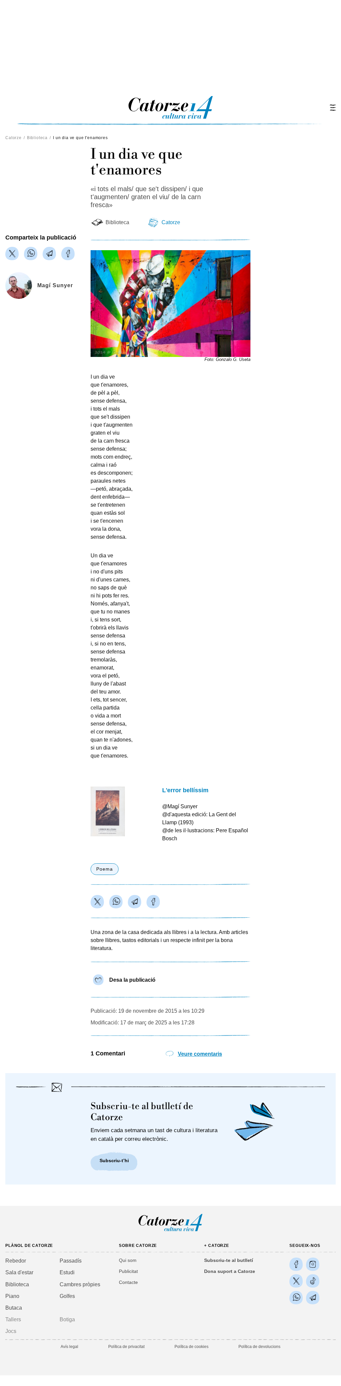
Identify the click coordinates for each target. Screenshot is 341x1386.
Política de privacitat (126, 1346)
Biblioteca (37, 137)
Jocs (10, 1331)
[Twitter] (12, 253)
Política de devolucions (259, 1346)
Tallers (13, 1319)
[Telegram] (49, 253)
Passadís (71, 1261)
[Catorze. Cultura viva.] (296, 1264)
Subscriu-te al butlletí (228, 1260)
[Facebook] (68, 253)
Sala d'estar (19, 1272)
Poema (104, 869)
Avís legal (69, 1346)
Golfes (67, 1296)
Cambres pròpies (80, 1284)
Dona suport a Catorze (229, 1271)
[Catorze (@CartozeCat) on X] (296, 1281)
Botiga (67, 1319)
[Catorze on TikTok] (312, 1281)
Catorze (13, 137)
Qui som (128, 1260)
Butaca (13, 1308)
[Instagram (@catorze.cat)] (312, 1264)
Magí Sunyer (55, 285)
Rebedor (15, 1261)
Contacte (128, 1282)
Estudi (67, 1272)
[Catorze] (170, 1231)
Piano (12, 1296)
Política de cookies (191, 1346)
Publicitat (128, 1271)
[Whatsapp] (30, 253)
